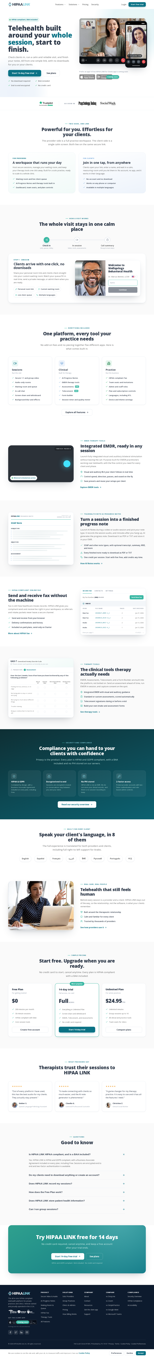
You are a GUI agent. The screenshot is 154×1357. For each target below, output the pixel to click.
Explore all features (75, 412)
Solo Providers (68, 1296)
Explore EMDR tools (89, 487)
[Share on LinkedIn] (21, 1332)
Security (95, 4)
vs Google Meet (112, 1309)
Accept (141, 1353)
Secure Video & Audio (49, 1296)
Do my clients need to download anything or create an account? (64, 1175)
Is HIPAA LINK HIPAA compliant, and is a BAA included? (60, 1154)
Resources (88, 1305)
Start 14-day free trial (66, 1256)
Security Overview (134, 1296)
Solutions (73, 4)
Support (87, 1314)
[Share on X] (16, 1332)
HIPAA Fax (45, 1313)
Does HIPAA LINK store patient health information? (57, 1200)
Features (59, 4)
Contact (87, 1301)
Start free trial (137, 4)
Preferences (116, 1353)
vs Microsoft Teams (114, 1314)
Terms (117, 1344)
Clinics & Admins (69, 1305)
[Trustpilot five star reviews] (46, 103)
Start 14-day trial (77, 1029)
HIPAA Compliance (135, 1301)
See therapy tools (88, 712)
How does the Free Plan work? (46, 1192)
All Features (45, 1321)
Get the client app (91, 1309)
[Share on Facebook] (10, 1332)
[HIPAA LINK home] (19, 4)
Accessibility (132, 1305)
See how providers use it (92, 927)
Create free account (30, 1029)
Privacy (111, 1344)
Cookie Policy (125, 1344)
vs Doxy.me (110, 1296)
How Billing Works (70, 1314)
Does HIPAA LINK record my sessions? (50, 1183)
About (86, 1296)
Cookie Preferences (138, 1344)
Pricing (85, 4)
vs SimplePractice (113, 1305)
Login (123, 4)
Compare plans (124, 1029)
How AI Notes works (90, 563)
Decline (130, 1353)
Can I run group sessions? (43, 1209)
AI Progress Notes (48, 1301)
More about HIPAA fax (19, 633)
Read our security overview (75, 804)
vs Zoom (109, 1301)
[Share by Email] (27, 1332)
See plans (51, 73)
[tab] (46, 243)
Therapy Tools (46, 1317)
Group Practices (69, 1301)
